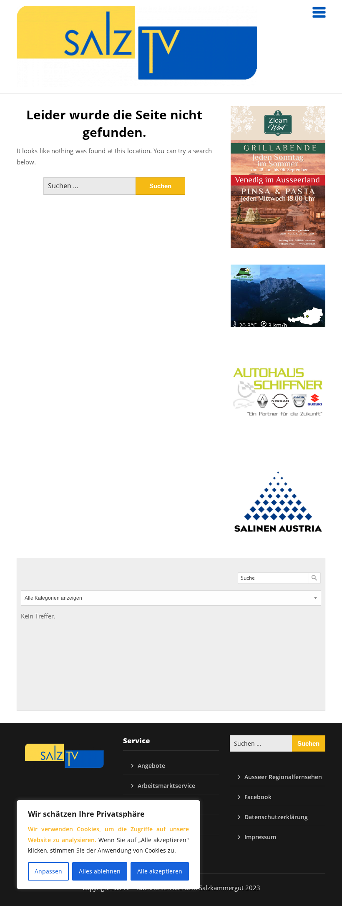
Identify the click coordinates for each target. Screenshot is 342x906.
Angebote (151, 766)
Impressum (260, 837)
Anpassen (48, 871)
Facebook (258, 797)
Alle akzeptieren (159, 871)
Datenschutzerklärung (276, 817)
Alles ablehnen (100, 871)
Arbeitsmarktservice (166, 786)
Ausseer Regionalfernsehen (283, 777)
